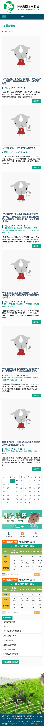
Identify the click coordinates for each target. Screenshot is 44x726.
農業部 (5, 627)
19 (39, 481)
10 (39, 477)
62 (30, 499)
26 (30, 484)
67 (12, 503)
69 (21, 503)
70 (25, 503)
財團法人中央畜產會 (10, 654)
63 (34, 499)
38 (4, 492)
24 (21, 484)
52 (25, 495)
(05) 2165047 (27, 716)
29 (4, 488)
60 (21, 499)
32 (17, 488)
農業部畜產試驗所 (9, 645)
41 (17, 492)
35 (30, 488)
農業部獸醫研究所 (9, 636)
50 (17, 495)
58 (12, 499)
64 (39, 499)
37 (39, 488)
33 (21, 488)
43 (25, 492)
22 (12, 484)
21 (8, 484)
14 (17, 481)
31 (12, 488)
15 (21, 481)
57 (8, 499)
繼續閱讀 (36, 101)
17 (30, 481)
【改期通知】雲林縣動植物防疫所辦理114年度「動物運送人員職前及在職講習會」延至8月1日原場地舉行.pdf (20, 230)
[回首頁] (22, 7)
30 (8, 488)
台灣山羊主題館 (9, 622)
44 (30, 492)
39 (8, 492)
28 (39, 484)
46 (39, 492)
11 (4, 481)
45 (34, 492)
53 (30, 495)
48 (8, 495)
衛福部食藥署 (8, 640)
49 (12, 495)
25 (25, 484)
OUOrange (34, 724)
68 (17, 503)
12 (8, 481)
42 (21, 492)
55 (39, 495)
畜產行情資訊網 (9, 649)
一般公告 (7, 88)
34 (25, 488)
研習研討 (7, 152)
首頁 (5, 32)
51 (21, 495)
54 (34, 495)
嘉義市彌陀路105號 (27, 718)
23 (17, 484)
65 (4, 503)
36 (34, 488)
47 (4, 495)
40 (12, 492)
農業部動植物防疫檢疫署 (12, 631)
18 (34, 481)
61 (25, 499)
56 (4, 499)
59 (17, 499)
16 (25, 481)
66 (8, 503)
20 (4, 484)
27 (34, 484)
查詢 (36, 574)
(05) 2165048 (11, 716)
